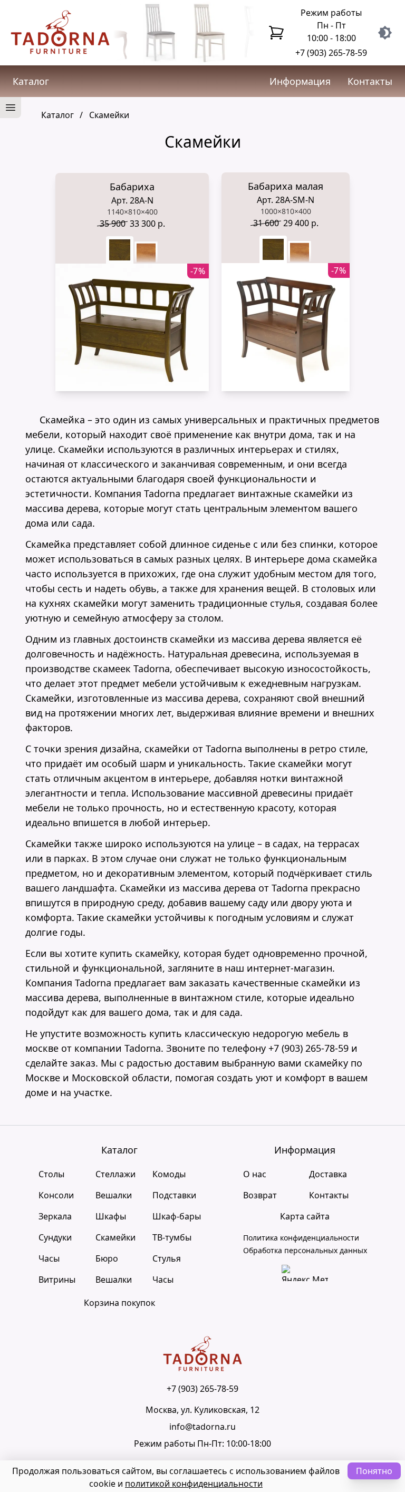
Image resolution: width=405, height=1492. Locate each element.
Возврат (260, 1195)
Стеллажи (115, 1174)
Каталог (31, 81)
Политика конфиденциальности (301, 1238)
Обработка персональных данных (305, 1250)
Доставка (328, 1174)
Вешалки (113, 1195)
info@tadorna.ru (202, 1426)
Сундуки (55, 1237)
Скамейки (115, 1237)
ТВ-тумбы (171, 1237)
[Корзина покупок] (276, 32)
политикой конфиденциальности (194, 1483)
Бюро (106, 1258)
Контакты (370, 81)
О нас (254, 1174)
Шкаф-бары (176, 1216)
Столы (51, 1174)
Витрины (56, 1279)
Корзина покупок (119, 1303)
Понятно (374, 1471)
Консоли (56, 1195)
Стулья (166, 1258)
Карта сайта (305, 1216)
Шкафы (110, 1216)
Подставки (174, 1195)
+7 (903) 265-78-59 (331, 53)
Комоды (169, 1174)
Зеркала (55, 1216)
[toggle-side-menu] (10, 107)
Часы (49, 1258)
